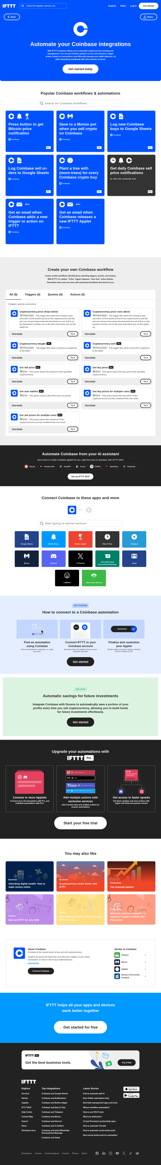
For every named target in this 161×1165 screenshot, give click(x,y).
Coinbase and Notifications (54, 1098)
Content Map (27, 1117)
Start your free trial (80, 823)
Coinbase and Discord (52, 1121)
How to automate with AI (94, 1094)
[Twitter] (124, 1153)
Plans (123, 6)
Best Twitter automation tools (96, 1098)
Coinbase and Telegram (52, 1112)
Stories (25, 1098)
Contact (65, 1153)
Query (24, 371)
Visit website (33, 963)
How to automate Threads (94, 1126)
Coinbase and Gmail (51, 1138)
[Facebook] (97, 1153)
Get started (148, 6)
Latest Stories (91, 1088)
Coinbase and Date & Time (54, 1107)
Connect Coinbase (41, 971)
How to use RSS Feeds (93, 1112)
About (84, 1153)
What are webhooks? (92, 1117)
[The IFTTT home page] (9, 6)
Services (25, 1094)
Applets (25, 1103)
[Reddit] (137, 1153)
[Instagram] (110, 1153)
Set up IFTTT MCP (80, 476)
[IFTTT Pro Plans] (49, 344)
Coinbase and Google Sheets (55, 1094)
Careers (38, 1153)
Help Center (27, 1112)
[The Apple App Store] (131, 1089)
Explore (112, 6)
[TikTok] (130, 1153)
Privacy (75, 1153)
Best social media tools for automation (100, 1135)
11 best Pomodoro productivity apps (99, 1121)
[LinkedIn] (104, 1153)
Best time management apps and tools (100, 1103)
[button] (80, 661)
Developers (27, 1153)
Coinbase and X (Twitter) (53, 1126)
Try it (72, 334)
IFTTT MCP (26, 1107)
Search (25, 1121)
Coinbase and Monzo (51, 1117)
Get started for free (80, 1027)
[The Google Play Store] (131, 1095)
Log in (133, 6)
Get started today (80, 69)
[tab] (13, 295)
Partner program (52, 1153)
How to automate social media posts (99, 1130)
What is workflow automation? (96, 1107)
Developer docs (29, 1130)
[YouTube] (117, 1153)
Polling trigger (28, 315)
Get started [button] (80, 722)
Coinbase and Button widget (54, 1103)
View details (17, 334)
